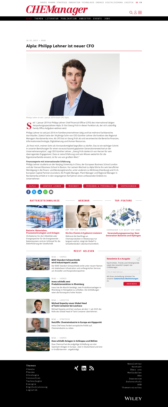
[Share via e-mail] (51, 192)
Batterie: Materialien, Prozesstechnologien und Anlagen (43, 231)
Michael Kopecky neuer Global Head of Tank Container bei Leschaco (69, 304)
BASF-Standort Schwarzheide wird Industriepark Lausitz (66, 261)
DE (137, 2)
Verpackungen (128, 186)
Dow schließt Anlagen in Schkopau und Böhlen (75, 341)
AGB (139, 384)
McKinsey (74, 186)
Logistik (128, 2)
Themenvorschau (132, 387)
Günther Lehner (52, 186)
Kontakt (137, 366)
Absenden (132, 284)
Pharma (51, 2)
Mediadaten (135, 372)
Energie (100, 2)
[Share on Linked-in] (40, 192)
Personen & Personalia (100, 186)
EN (140, 2)
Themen (38, 18)
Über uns (136, 369)
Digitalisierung (114, 2)
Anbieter (85, 18)
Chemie (43, 2)
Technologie (88, 2)
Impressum (135, 378)
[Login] (135, 12)
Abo (139, 375)
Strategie (62, 2)
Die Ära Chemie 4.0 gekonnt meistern (84, 233)
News (29, 18)
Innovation (74, 2)
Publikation (69, 18)
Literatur (52, 18)
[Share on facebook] (28, 192)
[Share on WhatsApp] (45, 192)
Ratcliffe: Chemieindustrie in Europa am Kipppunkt (77, 322)
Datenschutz (134, 381)
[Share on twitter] (34, 192)
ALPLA (32, 186)
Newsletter (135, 363)
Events (97, 18)
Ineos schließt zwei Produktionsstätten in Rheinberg (68, 283)
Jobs (107, 18)
